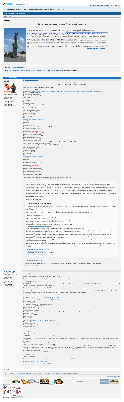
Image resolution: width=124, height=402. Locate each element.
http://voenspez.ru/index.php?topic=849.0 (36, 251)
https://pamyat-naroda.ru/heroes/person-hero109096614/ (46, 297)
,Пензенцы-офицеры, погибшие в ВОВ (33, 260)
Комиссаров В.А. (8, 80)
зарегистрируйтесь (21, 67)
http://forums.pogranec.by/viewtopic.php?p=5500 (36, 254)
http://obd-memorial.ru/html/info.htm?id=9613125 (33, 156)
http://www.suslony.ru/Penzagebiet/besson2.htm (36, 200)
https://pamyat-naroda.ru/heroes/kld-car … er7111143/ (49, 299)
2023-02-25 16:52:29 (33, 271)
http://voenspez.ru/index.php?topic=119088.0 (37, 361)
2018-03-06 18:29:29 (33, 80)
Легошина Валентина (9, 271)
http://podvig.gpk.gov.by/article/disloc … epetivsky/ (39, 226)
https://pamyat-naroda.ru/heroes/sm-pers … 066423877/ (42, 320)
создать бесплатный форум (113, 376)
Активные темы (7, 16)
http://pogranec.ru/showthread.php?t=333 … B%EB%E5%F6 (36, 265)
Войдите (13, 67)
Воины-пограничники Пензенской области (33, 262)
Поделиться (25, 80)
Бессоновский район (57, 70)
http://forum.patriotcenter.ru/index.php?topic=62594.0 (39, 287)
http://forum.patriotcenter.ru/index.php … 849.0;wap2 (38, 249)
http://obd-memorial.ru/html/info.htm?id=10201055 (33, 119)
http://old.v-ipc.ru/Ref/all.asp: (49, 89)
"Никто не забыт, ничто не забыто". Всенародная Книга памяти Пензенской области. (27, 70)
